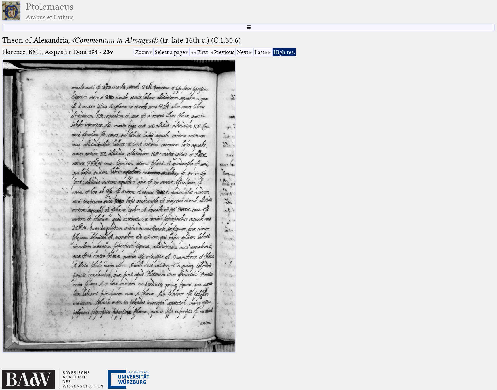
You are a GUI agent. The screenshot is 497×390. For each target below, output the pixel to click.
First (202, 52)
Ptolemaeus (50, 11)
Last (259, 52)
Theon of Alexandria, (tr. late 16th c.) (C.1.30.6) (121, 40)
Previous (224, 52)
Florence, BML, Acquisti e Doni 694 (50, 52)
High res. (284, 52)
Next (242, 52)
